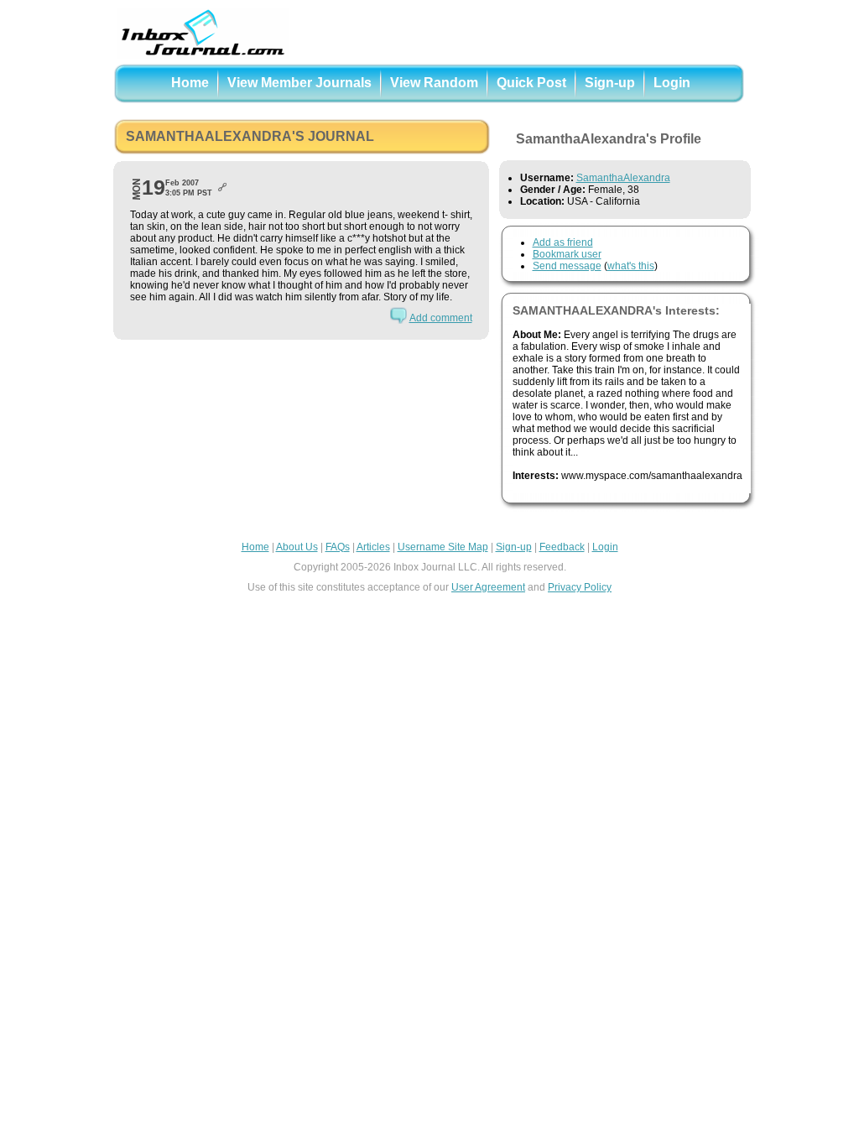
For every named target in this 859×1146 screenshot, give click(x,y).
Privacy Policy (580, 587)
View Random (434, 83)
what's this (630, 266)
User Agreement (488, 587)
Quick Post (531, 83)
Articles (373, 547)
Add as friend (563, 242)
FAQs (337, 547)
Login (671, 83)
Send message (567, 266)
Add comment (440, 318)
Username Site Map (443, 547)
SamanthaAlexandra (623, 178)
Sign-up (610, 83)
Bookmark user (567, 254)
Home (190, 83)
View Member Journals (299, 83)
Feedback (562, 547)
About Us (297, 547)
